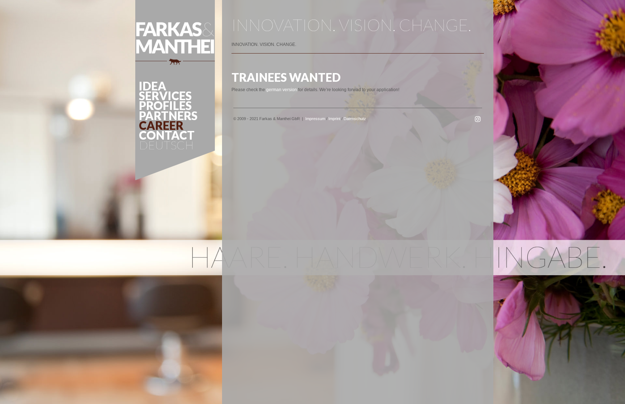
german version (281, 89)
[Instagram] (477, 119)
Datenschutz (355, 118)
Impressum (315, 118)
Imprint (334, 118)
